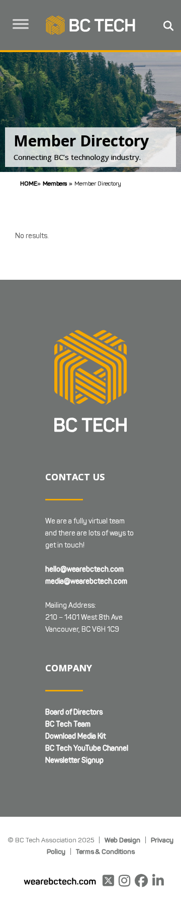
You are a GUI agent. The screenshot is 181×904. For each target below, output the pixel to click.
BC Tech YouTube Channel (86, 748)
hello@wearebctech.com (84, 569)
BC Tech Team (67, 724)
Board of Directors (74, 712)
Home (28, 183)
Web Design (122, 840)
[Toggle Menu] (21, 24)
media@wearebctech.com (86, 581)
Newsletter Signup (74, 760)
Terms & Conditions (105, 851)
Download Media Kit (75, 736)
